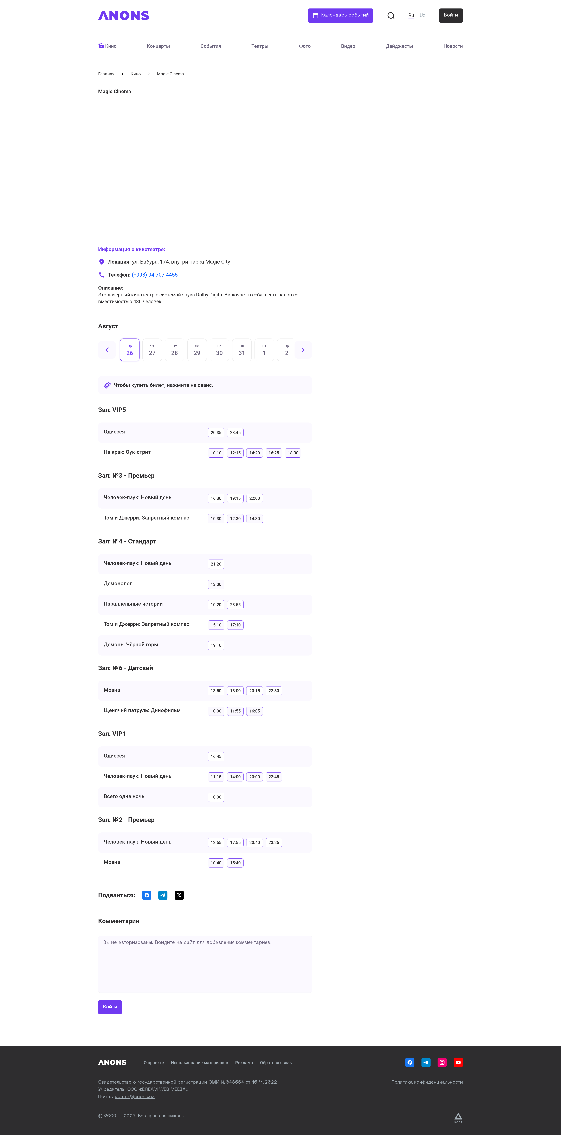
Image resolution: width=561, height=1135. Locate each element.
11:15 (216, 776)
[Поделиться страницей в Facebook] (146, 895)
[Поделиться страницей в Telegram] (162, 895)
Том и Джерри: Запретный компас (146, 518)
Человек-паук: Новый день (138, 497)
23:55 (235, 604)
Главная (106, 73)
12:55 (216, 842)
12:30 (235, 518)
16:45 (216, 756)
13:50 (216, 690)
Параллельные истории (133, 604)
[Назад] (107, 350)
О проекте (154, 1062)
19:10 (216, 645)
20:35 (216, 432)
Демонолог (118, 583)
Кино (111, 46)
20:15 (254, 690)
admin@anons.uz (135, 1097)
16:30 (216, 498)
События (211, 46)
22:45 (274, 776)
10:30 (216, 518)
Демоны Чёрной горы (131, 644)
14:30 (254, 518)
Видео (348, 46)
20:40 (254, 842)
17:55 (235, 842)
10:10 (216, 452)
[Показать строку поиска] (390, 15)
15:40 (235, 862)
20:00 (254, 776)
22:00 (254, 498)
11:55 (235, 711)
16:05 (254, 711)
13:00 (216, 584)
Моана (112, 690)
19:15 (235, 498)
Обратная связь (276, 1062)
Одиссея (114, 431)
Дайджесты (399, 46)
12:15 (235, 452)
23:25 (274, 842)
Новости (453, 46)
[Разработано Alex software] (458, 1118)
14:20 (254, 452)
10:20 (216, 604)
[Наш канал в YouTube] (458, 1062)
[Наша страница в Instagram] (442, 1062)
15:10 (216, 625)
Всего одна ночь (124, 796)
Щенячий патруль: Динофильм (142, 710)
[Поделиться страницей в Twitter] (179, 895)
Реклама (244, 1062)
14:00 (235, 776)
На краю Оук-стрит (127, 452)
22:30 (274, 690)
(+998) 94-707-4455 (155, 275)
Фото (305, 46)
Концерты (158, 46)
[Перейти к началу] (123, 15)
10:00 (216, 711)
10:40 (216, 862)
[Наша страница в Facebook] (409, 1062)
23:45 (235, 432)
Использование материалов (199, 1062)
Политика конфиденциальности (427, 1082)
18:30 (293, 452)
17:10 (235, 625)
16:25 (274, 452)
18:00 (235, 690)
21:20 (216, 564)
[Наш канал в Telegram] (426, 1062)
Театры (260, 46)
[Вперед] (303, 350)
